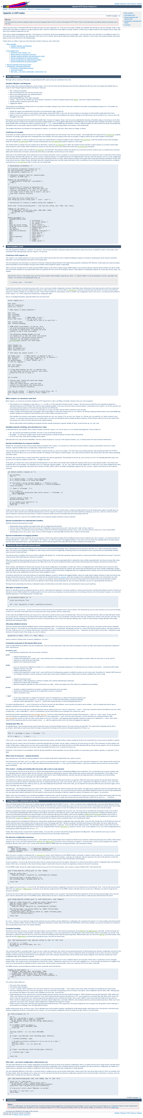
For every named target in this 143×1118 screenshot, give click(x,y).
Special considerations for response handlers (24, 58)
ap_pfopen (62, 577)
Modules (117, 3)
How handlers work (13, 51)
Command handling (17, 70)
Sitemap (139, 3)
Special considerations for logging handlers (24, 61)
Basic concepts (128, 13)
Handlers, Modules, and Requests (21, 46)
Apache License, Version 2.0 (22, 1114)
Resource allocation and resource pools (19, 64)
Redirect (27, 818)
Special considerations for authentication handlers (26, 59)
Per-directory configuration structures (22, 68)
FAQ (128, 3)
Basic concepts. (11, 44)
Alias (17, 818)
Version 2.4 (31, 9)
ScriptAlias (110, 135)
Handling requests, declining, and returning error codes (28, 56)
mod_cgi (43, 714)
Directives (123, 3)
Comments (127, 24)
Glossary (133, 3)
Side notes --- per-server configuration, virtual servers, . (29, 71)
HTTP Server (12, 9)
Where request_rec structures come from (23, 54)
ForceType (97, 814)
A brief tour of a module (18, 47)
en (119, 16)
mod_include (35, 714)
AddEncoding (50, 841)
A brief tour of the (20, 52)
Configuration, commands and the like (18, 66)
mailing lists (114, 1107)
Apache (5, 9)
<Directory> (72, 290)
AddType (88, 814)
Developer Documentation (43, 9)
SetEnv (76, 100)
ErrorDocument (15, 340)
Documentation (22, 9)
